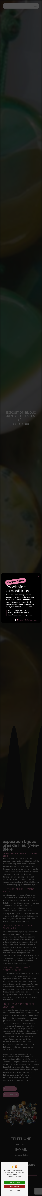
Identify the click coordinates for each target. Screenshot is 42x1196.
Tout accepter (14, 1182)
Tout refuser (14, 1186)
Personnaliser (14, 1191)
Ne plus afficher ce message (28, 620)
